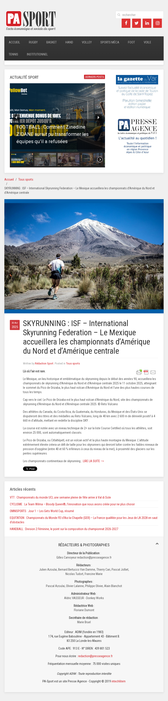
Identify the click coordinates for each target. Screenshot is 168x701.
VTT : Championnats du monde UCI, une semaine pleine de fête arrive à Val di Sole (60, 497)
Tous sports (25, 179)
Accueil (14, 42)
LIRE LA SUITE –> (93, 461)
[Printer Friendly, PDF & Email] (146, 372)
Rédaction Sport (44, 363)
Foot (131, 42)
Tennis (13, 54)
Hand (69, 42)
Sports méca (109, 42)
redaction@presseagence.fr (95, 656)
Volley (87, 42)
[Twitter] (136, 23)
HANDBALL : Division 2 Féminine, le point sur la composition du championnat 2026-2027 (64, 529)
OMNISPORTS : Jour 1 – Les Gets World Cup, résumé (42, 511)
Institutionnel (37, 54)
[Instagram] (157, 23)
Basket (51, 42)
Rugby (33, 42)
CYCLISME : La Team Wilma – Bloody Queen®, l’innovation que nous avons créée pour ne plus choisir (72, 504)
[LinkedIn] (147, 23)
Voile (147, 42)
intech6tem (119, 681)
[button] (57, 117)
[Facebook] (126, 23)
